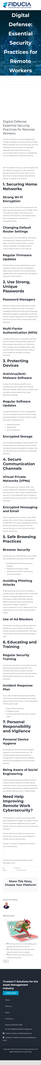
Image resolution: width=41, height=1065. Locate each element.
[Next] (7, 961)
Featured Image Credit (11, 855)
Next (35, 83)
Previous (28, 83)
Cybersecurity (11, 870)
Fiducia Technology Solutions (24, 1049)
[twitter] (19, 1057)
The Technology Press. (24, 863)
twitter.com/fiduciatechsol (21, 1033)
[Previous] (4, 961)
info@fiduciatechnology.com (21, 1029)
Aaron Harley (9, 868)
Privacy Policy (27, 1052)
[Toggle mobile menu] (37, 3)
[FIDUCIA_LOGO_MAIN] (17, 971)
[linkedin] (22, 1057)
